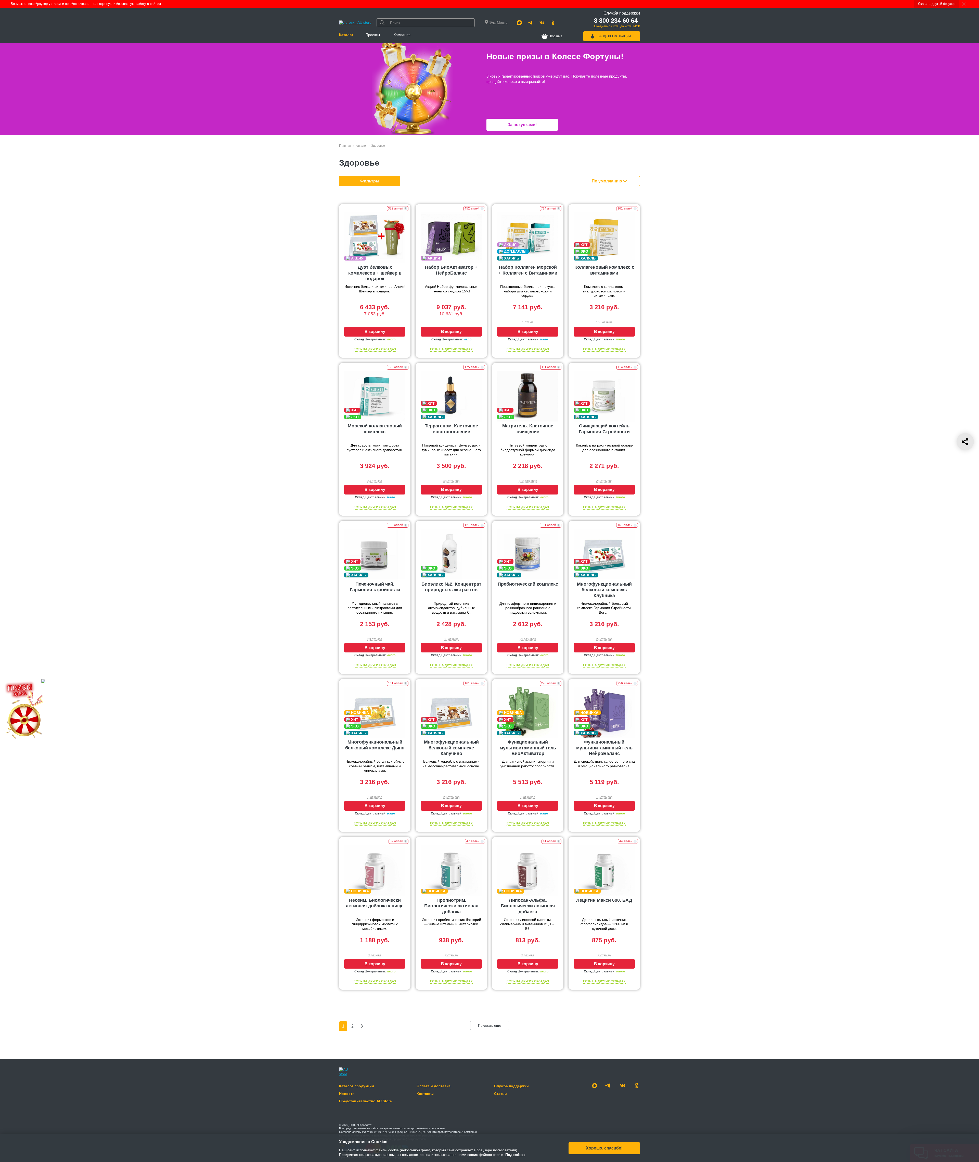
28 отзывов (604, 481)
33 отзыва (374, 639)
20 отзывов (451, 797)
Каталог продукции (356, 1086)
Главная (345, 145)
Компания (402, 35)
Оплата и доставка (433, 1086)
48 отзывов (451, 481)
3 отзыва (374, 955)
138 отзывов (528, 481)
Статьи (500, 1094)
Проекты (373, 35)
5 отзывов (375, 797)
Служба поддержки (511, 1086)
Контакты (425, 1094)
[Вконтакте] (541, 22)
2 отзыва (451, 955)
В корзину (375, 331)
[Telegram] (530, 22)
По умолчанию (607, 181)
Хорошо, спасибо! (604, 1148)
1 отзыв (527, 322)
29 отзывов (528, 639)
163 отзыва (604, 322)
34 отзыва (374, 481)
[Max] (519, 22)
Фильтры (369, 181)
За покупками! (522, 124)
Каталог (346, 35)
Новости (347, 1094)
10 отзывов (604, 797)
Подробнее (515, 1155)
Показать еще (489, 1025)
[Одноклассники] (553, 22)
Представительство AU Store (365, 1101)
